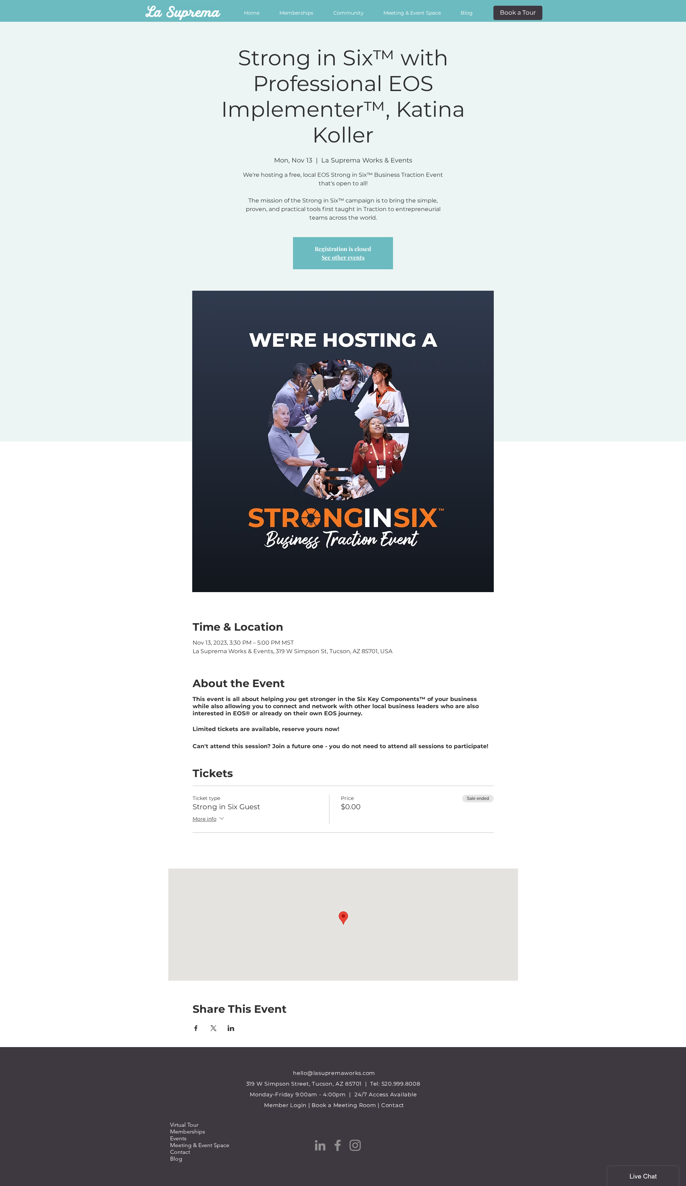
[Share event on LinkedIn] (231, 1028)
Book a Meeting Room (344, 1105)
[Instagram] (355, 1145)
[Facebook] (337, 1145)
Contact (392, 1105)
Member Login (285, 1105)
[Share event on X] (213, 1028)
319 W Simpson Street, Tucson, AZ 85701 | (308, 1083)
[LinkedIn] (320, 1145)
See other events (343, 257)
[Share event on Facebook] (196, 1028)
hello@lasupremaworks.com (334, 1073)
